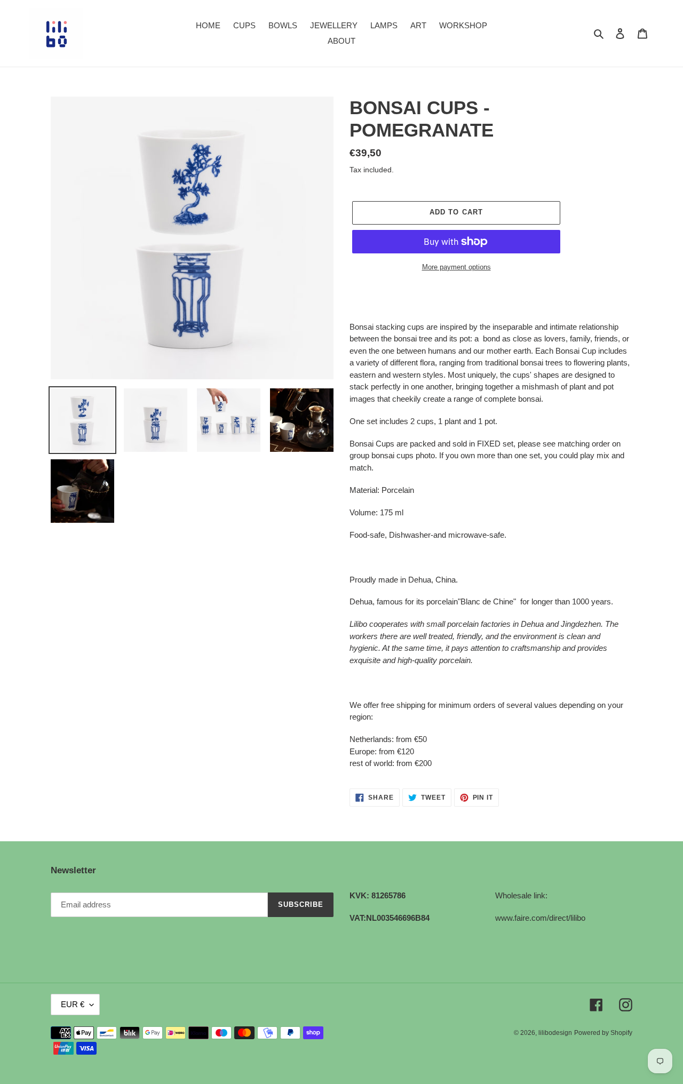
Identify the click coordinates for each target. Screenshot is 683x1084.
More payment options (456, 267)
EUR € (72, 1004)
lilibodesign (555, 1033)
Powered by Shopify (603, 1033)
